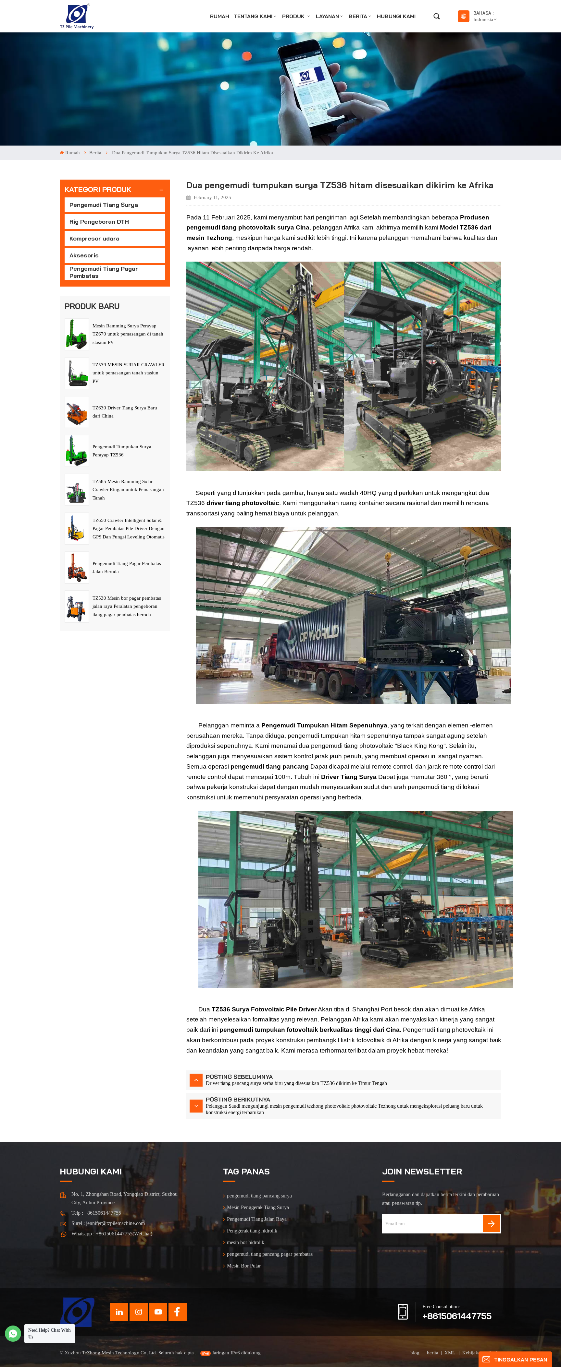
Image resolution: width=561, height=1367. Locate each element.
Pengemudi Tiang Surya (103, 204)
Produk (294, 16)
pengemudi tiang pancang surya (259, 1195)
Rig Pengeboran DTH (99, 221)
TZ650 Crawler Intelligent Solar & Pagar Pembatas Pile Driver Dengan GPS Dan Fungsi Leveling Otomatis (129, 528)
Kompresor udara (94, 238)
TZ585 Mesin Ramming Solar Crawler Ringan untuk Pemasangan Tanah (128, 490)
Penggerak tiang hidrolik (252, 1230)
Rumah (219, 16)
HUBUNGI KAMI (396, 16)
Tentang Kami (253, 16)
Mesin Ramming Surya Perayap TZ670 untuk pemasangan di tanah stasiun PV (128, 334)
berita (358, 16)
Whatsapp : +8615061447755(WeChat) (111, 1233)
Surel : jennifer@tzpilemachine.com (108, 1223)
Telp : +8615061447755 (96, 1213)
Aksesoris (84, 255)
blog (415, 1352)
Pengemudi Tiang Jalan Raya (257, 1219)
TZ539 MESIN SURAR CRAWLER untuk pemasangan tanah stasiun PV (129, 373)
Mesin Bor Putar (244, 1265)
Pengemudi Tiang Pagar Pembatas (103, 272)
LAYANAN (327, 16)
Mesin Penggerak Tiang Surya (258, 1207)
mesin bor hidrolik (245, 1242)
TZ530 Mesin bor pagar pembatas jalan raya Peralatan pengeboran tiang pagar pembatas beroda (127, 606)
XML (450, 1352)
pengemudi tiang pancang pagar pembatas (270, 1254)
